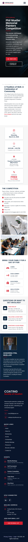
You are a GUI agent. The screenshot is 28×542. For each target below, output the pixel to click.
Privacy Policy (8, 536)
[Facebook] (9, 500)
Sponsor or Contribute (12, 64)
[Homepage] (7, 3)
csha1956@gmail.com (13, 413)
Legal (15, 536)
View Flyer (13, 59)
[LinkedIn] (5, 500)
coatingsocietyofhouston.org (14, 417)
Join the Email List (13, 523)
